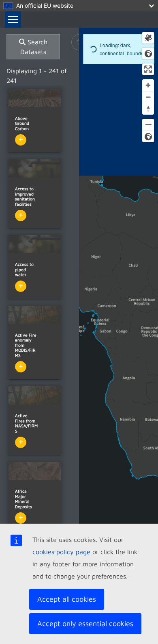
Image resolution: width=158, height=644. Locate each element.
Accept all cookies (66, 599)
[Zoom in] (148, 85)
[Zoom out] (148, 97)
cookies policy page (61, 551)
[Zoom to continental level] (148, 53)
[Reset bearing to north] (148, 109)
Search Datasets (33, 46)
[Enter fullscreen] (148, 69)
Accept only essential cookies (85, 623)
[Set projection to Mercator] (148, 125)
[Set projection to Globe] (148, 136)
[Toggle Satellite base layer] (148, 38)
